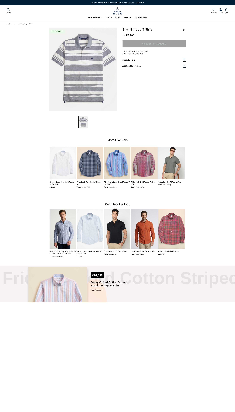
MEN (117, 17)
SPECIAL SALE (141, 17)
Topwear (12, 24)
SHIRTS (108, 17)
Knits (18, 24)
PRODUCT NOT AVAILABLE (154, 44)
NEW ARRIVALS (94, 17)
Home (7, 24)
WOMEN (127, 17)
